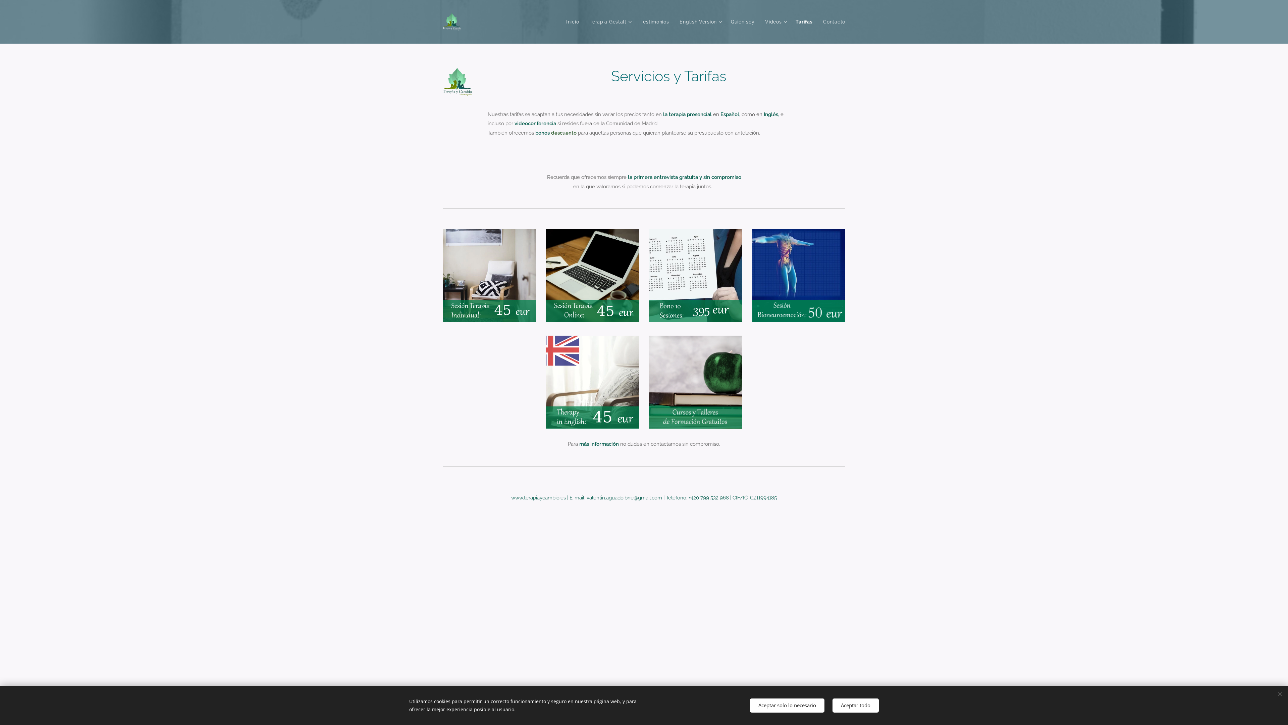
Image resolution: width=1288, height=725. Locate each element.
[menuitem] (574, 21)
